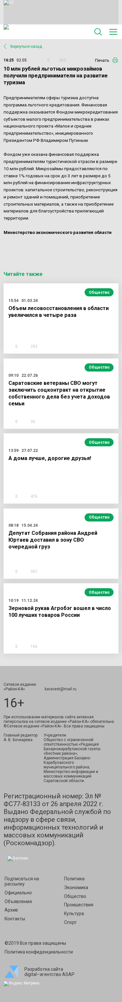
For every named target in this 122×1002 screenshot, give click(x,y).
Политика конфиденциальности (39, 952)
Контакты (15, 918)
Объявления (18, 901)
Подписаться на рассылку (22, 881)
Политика (74, 878)
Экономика (76, 887)
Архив (11, 910)
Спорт (70, 922)
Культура (74, 913)
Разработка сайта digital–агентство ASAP (49, 972)
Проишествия (78, 904)
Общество (99, 292)
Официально (18, 892)
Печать (102, 60)
